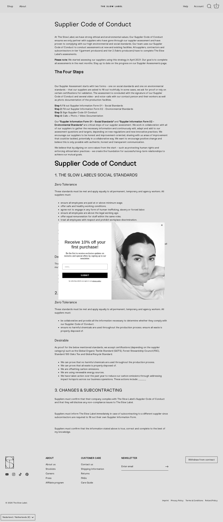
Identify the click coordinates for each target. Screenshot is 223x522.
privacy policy (96, 281)
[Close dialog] (161, 225)
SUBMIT (85, 275)
